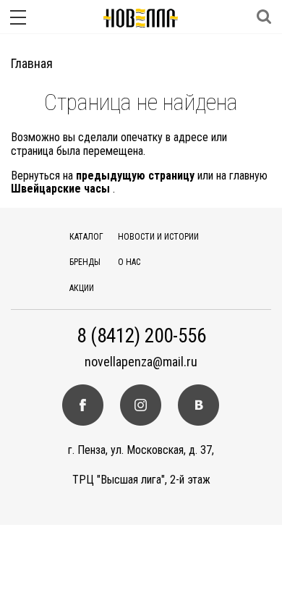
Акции (81, 288)
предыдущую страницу (135, 175)
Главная (32, 63)
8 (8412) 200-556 (141, 336)
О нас (129, 262)
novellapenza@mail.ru (141, 362)
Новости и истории (158, 237)
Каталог (86, 237)
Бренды (85, 262)
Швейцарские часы (60, 188)
